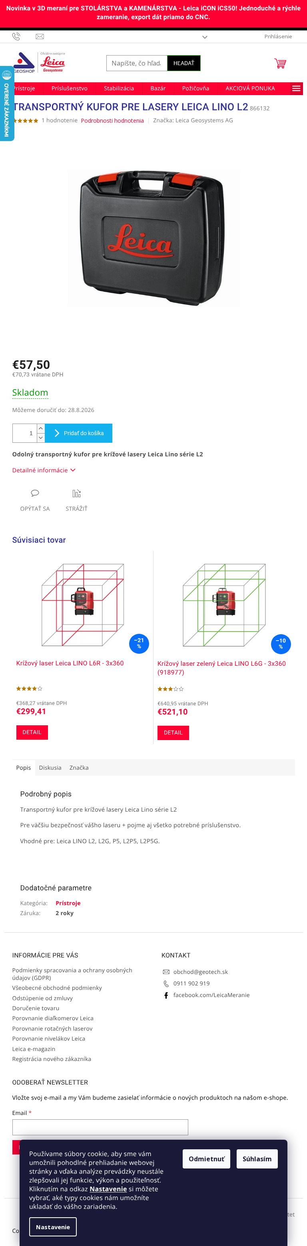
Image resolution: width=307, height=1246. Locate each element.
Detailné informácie (40, 470)
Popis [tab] (23, 768)
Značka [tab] (79, 768)
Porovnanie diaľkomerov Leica (53, 1018)
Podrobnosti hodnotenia (112, 120)
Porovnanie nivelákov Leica (49, 1039)
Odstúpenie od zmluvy (42, 998)
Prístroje (68, 903)
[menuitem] (23, 88)
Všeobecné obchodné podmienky (57, 988)
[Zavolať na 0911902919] (24, 36)
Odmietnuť (206, 1158)
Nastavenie (108, 1188)
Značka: (193, 120)
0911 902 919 (191, 983)
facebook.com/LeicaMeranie (211, 995)
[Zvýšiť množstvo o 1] (41, 428)
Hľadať (183, 63)
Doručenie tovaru (36, 1008)
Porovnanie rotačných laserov (52, 1029)
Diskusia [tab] (50, 768)
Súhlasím (257, 1158)
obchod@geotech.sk (200, 972)
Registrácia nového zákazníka (52, 1059)
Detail (32, 732)
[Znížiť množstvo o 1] (41, 437)
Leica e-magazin (34, 1049)
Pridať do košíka (84, 433)
